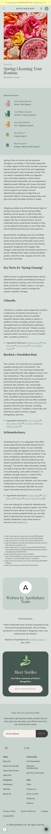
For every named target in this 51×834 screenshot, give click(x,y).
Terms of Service (28, 811)
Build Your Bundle (11, 766)
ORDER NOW (39, 2)
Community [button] (31, 756)
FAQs (28, 784)
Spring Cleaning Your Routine (23, 70)
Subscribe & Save (11, 770)
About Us (7, 793)
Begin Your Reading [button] (25, 689)
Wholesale (7, 784)
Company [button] (7, 779)
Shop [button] (5, 756)
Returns (29, 803)
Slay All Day (22, 345)
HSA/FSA (7, 775)
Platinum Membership (32, 767)
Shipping (30, 798)
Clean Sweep (34, 342)
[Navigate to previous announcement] (1, 2)
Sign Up (41, 733)
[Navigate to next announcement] (49, 2)
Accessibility (8, 815)
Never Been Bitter (14, 423)
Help (28, 779)
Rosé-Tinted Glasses (34, 498)
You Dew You (30, 423)
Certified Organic (37, 639)
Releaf (19, 498)
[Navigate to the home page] (25, 8)
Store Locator (32, 793)
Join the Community (35, 772)
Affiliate (6, 789)
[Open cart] (41, 8)
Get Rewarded (33, 761)
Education (8, 64)
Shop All (6, 761)
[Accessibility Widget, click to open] (4, 829)
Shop (25, 522)
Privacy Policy (9, 811)
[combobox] (25, 748)
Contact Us (31, 789)
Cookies (44, 811)
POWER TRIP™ (12, 2)
